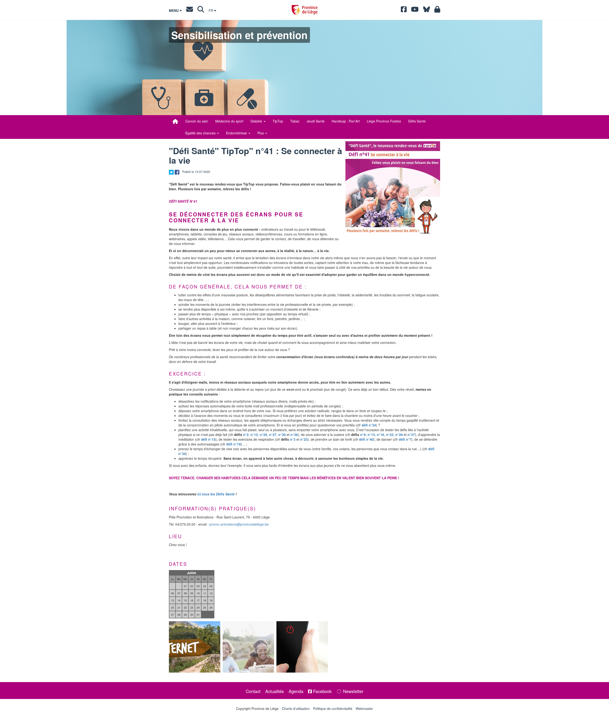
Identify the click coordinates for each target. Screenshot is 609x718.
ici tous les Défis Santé (216, 494)
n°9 (363, 434)
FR (211, 10)
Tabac (295, 121)
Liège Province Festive (384, 121)
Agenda (296, 691)
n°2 (246, 434)
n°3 (292, 439)
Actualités (274, 691)
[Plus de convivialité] (248, 647)
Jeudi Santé (315, 121)
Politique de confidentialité (332, 708)
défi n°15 (208, 439)
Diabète (256, 121)
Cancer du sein (196, 121)
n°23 (304, 439)
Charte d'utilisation (296, 708)
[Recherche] (200, 10)
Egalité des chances (200, 133)
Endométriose (237, 133)
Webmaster (364, 708)
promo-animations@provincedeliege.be (239, 524)
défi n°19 (233, 444)
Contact (253, 691)
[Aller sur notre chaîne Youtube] (415, 10)
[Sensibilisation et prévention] (175, 121)
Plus (261, 133)
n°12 (254, 434)
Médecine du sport (229, 121)
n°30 (282, 434)
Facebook (322, 691)
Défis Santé (417, 121)
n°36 (294, 434)
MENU (174, 10)
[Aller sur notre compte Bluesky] (426, 10)
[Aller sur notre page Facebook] (404, 10)
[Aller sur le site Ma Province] (437, 10)
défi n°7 (405, 439)
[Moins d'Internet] (194, 647)
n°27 (272, 434)
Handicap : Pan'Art (346, 121)
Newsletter (352, 691)
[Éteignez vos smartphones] (302, 647)
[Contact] (189, 10)
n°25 (263, 434)
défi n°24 (369, 425)
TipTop (278, 121)
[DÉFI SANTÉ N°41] (392, 188)
